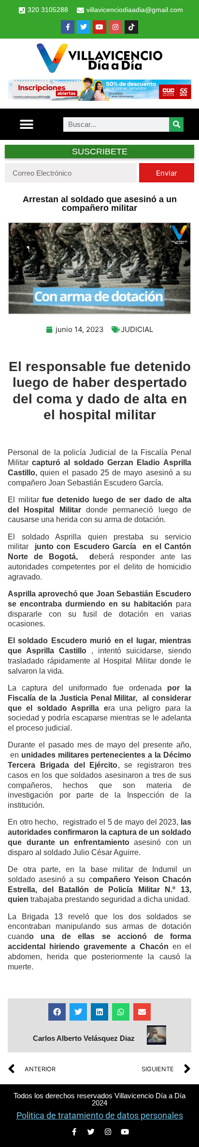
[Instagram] (115, 27)
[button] (26, 124)
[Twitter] (83, 27)
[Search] (176, 124)
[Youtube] (99, 27)
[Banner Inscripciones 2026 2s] (99, 98)
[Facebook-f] (67, 27)
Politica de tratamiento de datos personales (99, 1115)
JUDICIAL (137, 329)
